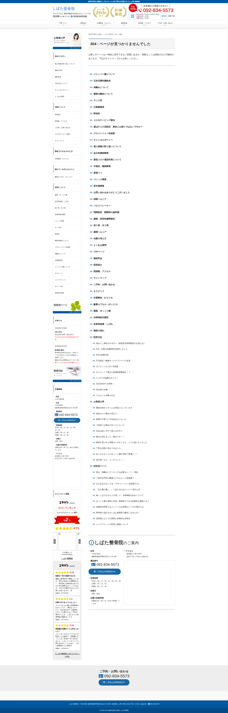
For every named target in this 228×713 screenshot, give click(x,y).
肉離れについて (101, 87)
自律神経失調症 (101, 317)
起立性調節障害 (101, 153)
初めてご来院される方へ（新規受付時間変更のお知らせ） (120, 343)
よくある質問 (100, 245)
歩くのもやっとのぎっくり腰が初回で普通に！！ (117, 454)
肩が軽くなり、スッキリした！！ (110, 460)
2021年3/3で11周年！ (105, 384)
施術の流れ (99, 330)
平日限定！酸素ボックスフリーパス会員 (113, 361)
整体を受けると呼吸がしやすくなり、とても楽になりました (121, 442)
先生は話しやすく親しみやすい (109, 431)
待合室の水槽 (101, 390)
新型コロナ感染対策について (107, 159)
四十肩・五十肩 (101, 225)
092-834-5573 (105, 564)
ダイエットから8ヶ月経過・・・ (110, 366)
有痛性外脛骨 (59, 293)
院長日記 (98, 337)
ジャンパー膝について (104, 74)
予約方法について (61, 83)
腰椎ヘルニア (100, 232)
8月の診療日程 (102, 355)
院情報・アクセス (144, 24)
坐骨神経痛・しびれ (103, 324)
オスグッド (99, 291)
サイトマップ (100, 278)
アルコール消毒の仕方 (105, 395)
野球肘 (97, 113)
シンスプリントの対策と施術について (112, 524)
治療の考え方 (100, 238)
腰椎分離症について (103, 94)
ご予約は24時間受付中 (105, 571)
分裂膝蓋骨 (99, 107)
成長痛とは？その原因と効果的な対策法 (113, 518)
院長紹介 (83, 24)
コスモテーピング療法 (104, 120)
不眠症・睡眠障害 (102, 166)
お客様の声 (99, 401)
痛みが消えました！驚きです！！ (110, 437)
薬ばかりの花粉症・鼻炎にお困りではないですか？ (118, 127)
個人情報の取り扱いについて (107, 146)
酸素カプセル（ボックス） (106, 304)
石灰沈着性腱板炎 (102, 80)
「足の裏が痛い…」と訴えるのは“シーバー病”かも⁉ (118, 490)
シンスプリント (60, 280)
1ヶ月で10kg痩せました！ (107, 378)
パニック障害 (100, 179)
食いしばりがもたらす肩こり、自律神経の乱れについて (120, 495)
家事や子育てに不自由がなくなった (111, 419)
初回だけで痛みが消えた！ (107, 414)
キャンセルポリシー (103, 140)
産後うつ (98, 173)
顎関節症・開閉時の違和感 (106, 212)
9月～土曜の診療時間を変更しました (112, 349)
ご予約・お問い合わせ (165, 24)
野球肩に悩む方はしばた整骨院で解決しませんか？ (118, 513)
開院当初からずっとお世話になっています (114, 408)
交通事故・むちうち (104, 24)
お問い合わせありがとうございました (112, 192)
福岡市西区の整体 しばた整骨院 (118, 710)
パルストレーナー (102, 205)
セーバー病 (59, 286)
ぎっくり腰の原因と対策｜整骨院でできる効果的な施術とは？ (122, 501)
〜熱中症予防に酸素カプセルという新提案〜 (115, 478)
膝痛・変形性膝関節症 (104, 219)
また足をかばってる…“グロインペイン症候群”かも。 (118, 484)
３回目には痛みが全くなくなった (110, 425)
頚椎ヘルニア (100, 199)
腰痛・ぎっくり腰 (102, 311)
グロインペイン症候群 (104, 133)
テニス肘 (98, 100)
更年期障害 (99, 186)
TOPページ (63, 24)
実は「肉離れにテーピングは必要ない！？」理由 (117, 472)
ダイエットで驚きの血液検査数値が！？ (113, 372)
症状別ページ (100, 466)
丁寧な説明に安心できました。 (109, 448)
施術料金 (124, 24)
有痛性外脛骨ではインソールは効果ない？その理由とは (120, 507)
